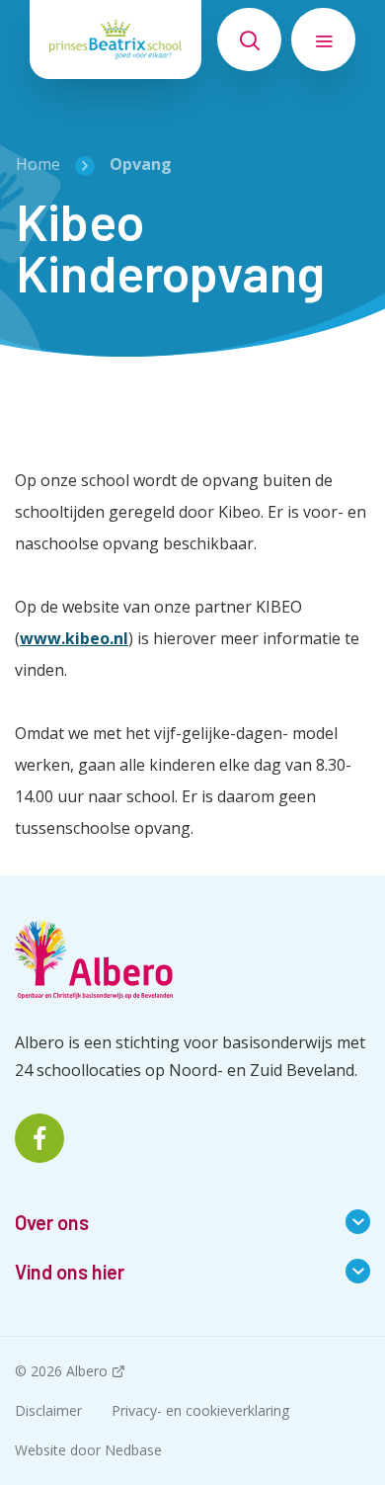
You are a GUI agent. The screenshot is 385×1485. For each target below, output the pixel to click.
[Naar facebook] (39, 1138)
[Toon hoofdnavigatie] (323, 39)
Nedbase (133, 1450)
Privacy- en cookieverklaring (200, 1410)
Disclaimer (48, 1410)
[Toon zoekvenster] (249, 39)
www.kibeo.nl (74, 638)
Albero (87, 1370)
